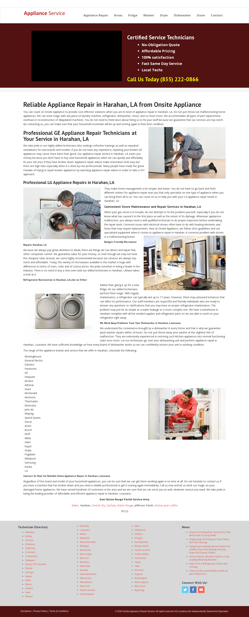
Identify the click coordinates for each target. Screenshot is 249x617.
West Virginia (141, 582)
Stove (201, 15)
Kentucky (84, 525)
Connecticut (31, 556)
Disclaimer (26, 611)
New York (85, 586)
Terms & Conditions (59, 611)
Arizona (29, 540)
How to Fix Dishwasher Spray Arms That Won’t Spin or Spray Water (210, 534)
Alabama (29, 532)
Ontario (139, 533)
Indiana (29, 588)
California (30, 548)
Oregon (139, 537)
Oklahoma (140, 529)
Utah (137, 566)
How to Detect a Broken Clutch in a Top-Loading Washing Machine (209, 558)
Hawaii (28, 576)
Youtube (201, 589)
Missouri (84, 557)
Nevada (84, 570)
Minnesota (85, 549)
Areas (118, 15)
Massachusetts (88, 541)
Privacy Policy (40, 611)
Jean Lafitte (171, 505)
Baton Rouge (125, 505)
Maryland (85, 537)
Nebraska (85, 566)
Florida (28, 568)
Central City (98, 505)
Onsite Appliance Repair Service (139, 611)
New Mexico (86, 582)
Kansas (29, 596)
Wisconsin (140, 586)
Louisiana (85, 529)
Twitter (185, 589)
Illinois (28, 584)
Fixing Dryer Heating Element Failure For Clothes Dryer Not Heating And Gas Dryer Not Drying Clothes (209, 549)
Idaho (28, 580)
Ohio (137, 525)
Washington (141, 578)
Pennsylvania (141, 541)
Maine (83, 533)
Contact (217, 15)
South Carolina (142, 549)
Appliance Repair (95, 15)
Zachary (111, 505)
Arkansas (30, 544)
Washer (148, 15)
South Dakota (142, 553)
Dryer (164, 15)
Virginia (138, 574)
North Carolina (87, 590)
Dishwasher (182, 15)
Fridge (132, 15)
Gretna (159, 505)
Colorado (30, 552)
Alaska (28, 536)
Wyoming (139, 590)
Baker (75, 505)
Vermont (139, 570)
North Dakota (87, 594)
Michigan (84, 545)
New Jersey (85, 578)
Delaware (30, 560)
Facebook (193, 589)
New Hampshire (88, 574)
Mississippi (86, 553)
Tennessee (140, 557)
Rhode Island (141, 545)
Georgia (29, 572)
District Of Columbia (35, 564)
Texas (138, 561)
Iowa (27, 592)
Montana (84, 561)
